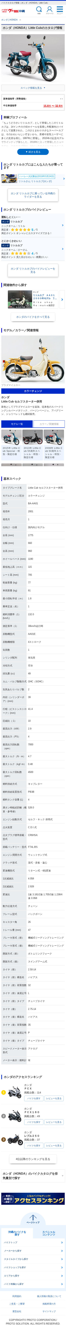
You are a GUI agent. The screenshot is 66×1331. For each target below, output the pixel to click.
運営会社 (16, 1311)
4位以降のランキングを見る (33, 1159)
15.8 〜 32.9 (53, 105)
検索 (39, 13)
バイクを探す (34, 1098)
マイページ (49, 13)
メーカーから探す (13, 1250)
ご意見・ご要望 (17, 1304)
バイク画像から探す (14, 1284)
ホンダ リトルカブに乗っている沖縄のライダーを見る (33, 195)
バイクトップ (10, 1242)
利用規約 (16, 1296)
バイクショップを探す (15, 1267)
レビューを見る (54, 1098)
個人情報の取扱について (49, 1296)
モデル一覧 (17, 424)
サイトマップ (49, 1311)
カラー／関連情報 (49, 424)
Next (62, 299)
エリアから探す (11, 1275)
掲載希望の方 (49, 1304)
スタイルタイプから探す (16, 1259)
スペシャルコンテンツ (48, 1233)
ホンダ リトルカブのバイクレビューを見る (33, 270)
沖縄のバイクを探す (17, 1233)
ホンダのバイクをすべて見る (33, 316)
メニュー (60, 13)
